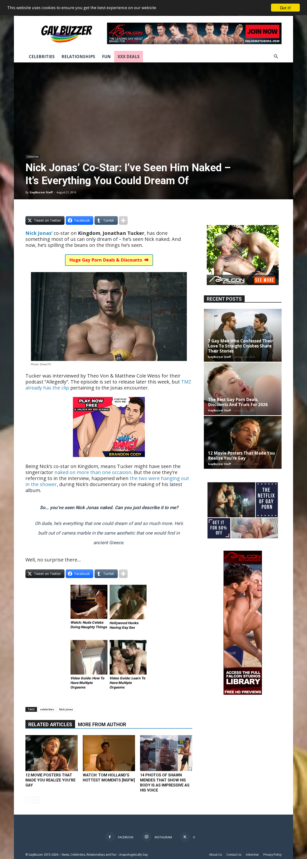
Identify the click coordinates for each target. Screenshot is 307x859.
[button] (276, 57)
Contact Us (233, 855)
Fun (106, 56)
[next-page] (36, 800)
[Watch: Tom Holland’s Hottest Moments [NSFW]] (109, 753)
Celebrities (42, 56)
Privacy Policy (272, 855)
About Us (215, 855)
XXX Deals (129, 56)
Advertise (252, 855)
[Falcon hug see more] (243, 283)
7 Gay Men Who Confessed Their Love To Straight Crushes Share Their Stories (240, 346)
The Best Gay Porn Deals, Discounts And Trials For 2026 (238, 402)
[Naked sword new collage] (243, 539)
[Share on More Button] (123, 220)
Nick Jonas (66, 709)
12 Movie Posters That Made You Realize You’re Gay (50, 780)
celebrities (47, 709)
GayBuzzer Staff (41, 192)
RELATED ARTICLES (50, 724)
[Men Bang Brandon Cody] (109, 460)
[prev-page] (28, 800)
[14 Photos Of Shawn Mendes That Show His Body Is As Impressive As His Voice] (166, 753)
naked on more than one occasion (92, 472)
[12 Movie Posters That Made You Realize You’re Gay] (51, 753)
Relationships (78, 56)
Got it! (285, 8)
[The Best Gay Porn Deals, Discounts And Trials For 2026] (243, 388)
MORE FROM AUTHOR (102, 724)
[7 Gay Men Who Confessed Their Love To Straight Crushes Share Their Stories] (243, 335)
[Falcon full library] (243, 693)
